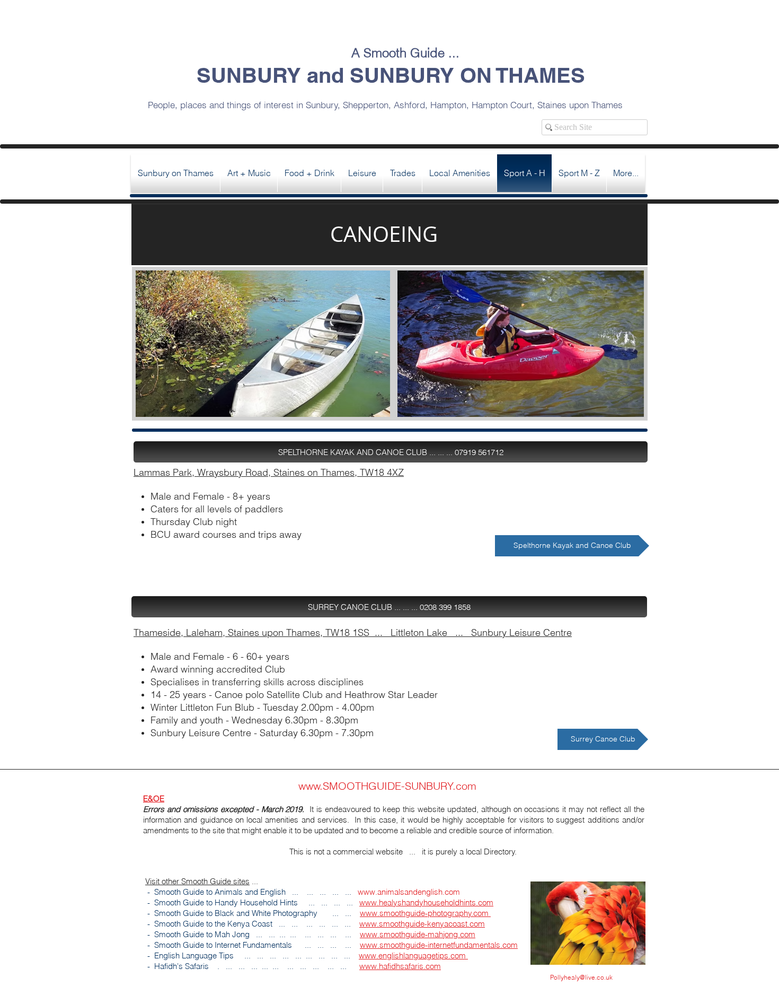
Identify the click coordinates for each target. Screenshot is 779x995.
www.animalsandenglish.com (409, 892)
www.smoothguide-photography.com (425, 913)
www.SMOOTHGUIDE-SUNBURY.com (387, 785)
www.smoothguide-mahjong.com (417, 934)
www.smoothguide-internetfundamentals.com (439, 945)
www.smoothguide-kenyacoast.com (422, 924)
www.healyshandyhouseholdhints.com (426, 902)
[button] (391, 451)
